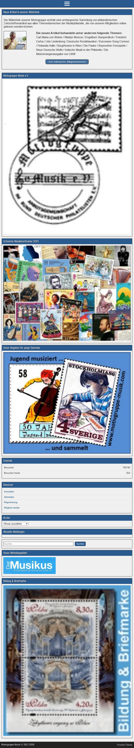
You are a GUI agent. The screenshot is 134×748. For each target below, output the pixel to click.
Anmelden (9, 491)
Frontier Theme (124, 744)
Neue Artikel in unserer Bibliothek (21, 12)
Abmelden (9, 497)
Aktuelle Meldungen (14, 531)
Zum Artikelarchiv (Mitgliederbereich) (67, 61)
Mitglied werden (12, 507)
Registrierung (10, 502)
